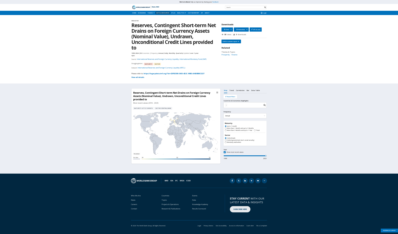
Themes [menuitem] (150, 13)
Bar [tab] (248, 90)
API (202, 13)
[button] (231, 41)
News (133, 200)
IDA (171, 181)
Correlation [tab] (240, 90)
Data (194, 200)
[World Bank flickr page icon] (264, 181)
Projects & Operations (170, 204)
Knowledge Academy (200, 204)
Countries (165, 196)
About (207, 13)
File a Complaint (261, 226)
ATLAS (173, 13)
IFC (176, 181)
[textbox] (226, 105)
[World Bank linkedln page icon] (245, 181)
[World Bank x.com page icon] (239, 181)
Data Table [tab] (255, 90)
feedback (215, 2)
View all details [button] (137, 77)
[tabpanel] (245, 126)
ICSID (188, 181)
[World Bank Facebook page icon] (232, 181)
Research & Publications (171, 209)
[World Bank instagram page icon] (252, 181)
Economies (142, 13)
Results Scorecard (199, 209)
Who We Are (136, 196)
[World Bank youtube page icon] (258, 181)
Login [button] (265, 13)
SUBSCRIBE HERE (240, 209)
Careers (134, 204)
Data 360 (155, 7)
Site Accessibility (221, 226)
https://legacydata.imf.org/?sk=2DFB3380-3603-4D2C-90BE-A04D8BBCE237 (174, 73)
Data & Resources (162, 13)
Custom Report (193, 13)
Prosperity (225, 55)
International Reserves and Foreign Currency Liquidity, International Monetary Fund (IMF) (171, 59)
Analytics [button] (180, 13)
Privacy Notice (208, 226)
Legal (199, 226)
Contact (134, 209)
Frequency (227, 111)
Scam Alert (250, 226)
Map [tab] (225, 90)
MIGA (182, 181)
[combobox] (245, 105)
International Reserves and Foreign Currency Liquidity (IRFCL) (161, 68)
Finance (234, 55)
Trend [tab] (231, 90)
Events (194, 196)
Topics (164, 200)
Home (134, 13)
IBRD (166, 181)
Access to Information (236, 226)
